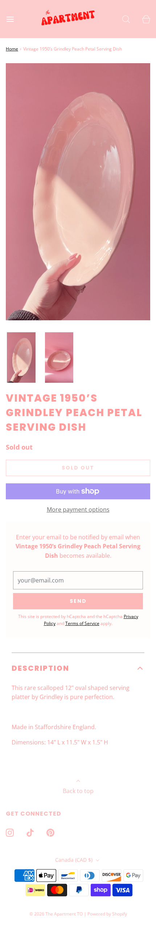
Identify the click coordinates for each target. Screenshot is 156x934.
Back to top (78, 791)
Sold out (78, 467)
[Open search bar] (126, 19)
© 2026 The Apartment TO (56, 914)
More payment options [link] (78, 509)
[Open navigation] (10, 19)
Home (12, 49)
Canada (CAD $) (74, 859)
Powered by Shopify (107, 914)
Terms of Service (82, 623)
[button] (21, 357)
